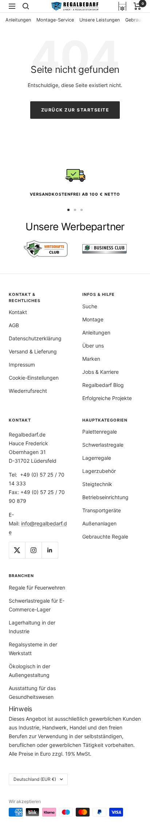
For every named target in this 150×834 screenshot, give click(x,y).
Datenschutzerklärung (35, 338)
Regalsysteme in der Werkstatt (33, 648)
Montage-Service (55, 20)
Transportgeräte (101, 510)
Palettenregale (99, 431)
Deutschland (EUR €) (34, 779)
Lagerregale (96, 458)
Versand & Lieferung (33, 351)
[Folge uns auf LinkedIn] (50, 550)
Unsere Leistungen (99, 20)
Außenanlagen (99, 523)
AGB (14, 325)
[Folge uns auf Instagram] (33, 550)
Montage (92, 319)
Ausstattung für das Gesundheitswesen (32, 692)
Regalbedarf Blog (103, 385)
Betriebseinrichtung (105, 497)
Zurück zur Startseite (75, 110)
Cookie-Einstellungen (34, 378)
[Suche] (26, 6)
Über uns (93, 345)
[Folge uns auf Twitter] (17, 550)
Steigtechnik (97, 484)
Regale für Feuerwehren (37, 587)
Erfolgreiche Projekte (107, 398)
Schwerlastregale (102, 445)
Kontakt (18, 312)
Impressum (22, 364)
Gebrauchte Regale (105, 536)
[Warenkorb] (137, 6)
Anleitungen (18, 20)
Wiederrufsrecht (28, 391)
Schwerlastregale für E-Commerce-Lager (36, 605)
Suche (89, 306)
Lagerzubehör (99, 471)
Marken (91, 359)
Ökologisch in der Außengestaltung (29, 670)
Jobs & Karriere (100, 372)
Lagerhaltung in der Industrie (32, 626)
